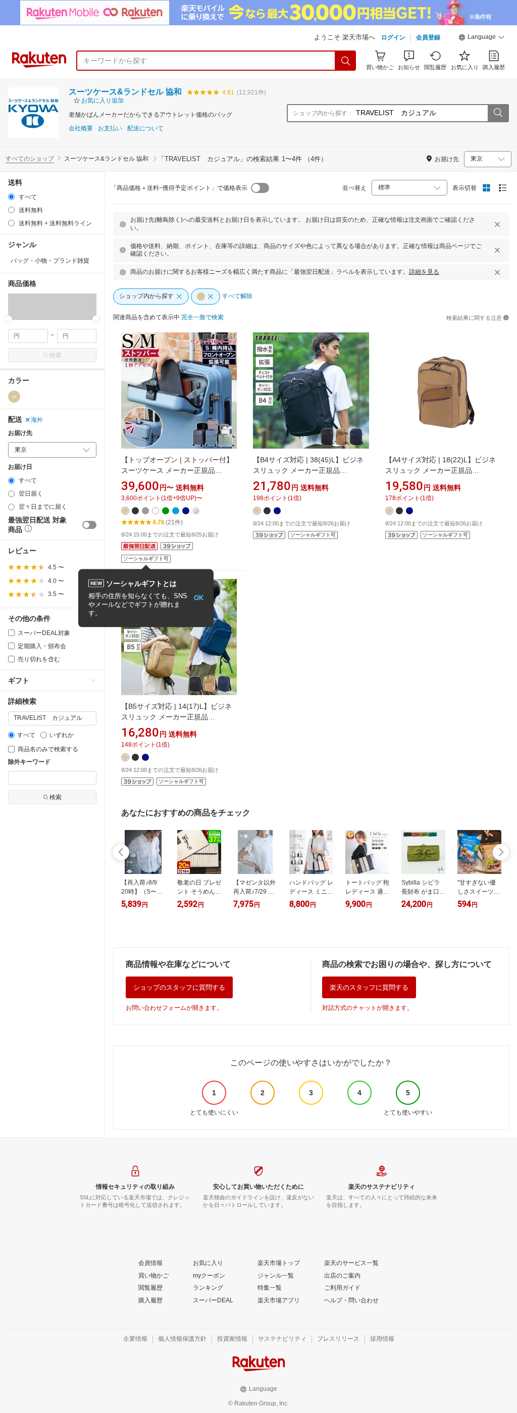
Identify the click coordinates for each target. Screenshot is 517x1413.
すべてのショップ (30, 158)
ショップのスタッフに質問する (179, 987)
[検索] (346, 61)
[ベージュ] (14, 397)
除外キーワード (29, 762)
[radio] (11, 196)
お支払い (110, 128)
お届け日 (20, 467)
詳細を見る (424, 271)
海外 (37, 419)
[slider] (8, 319)
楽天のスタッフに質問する (369, 987)
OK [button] (198, 598)
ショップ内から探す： (323, 113)
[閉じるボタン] (497, 224)
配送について (145, 128)
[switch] (89, 525)
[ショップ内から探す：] (498, 113)
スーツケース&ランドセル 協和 (125, 91)
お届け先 (20, 433)
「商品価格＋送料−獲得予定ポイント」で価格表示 (179, 187)
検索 (55, 355)
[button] (481, 38)
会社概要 (81, 128)
